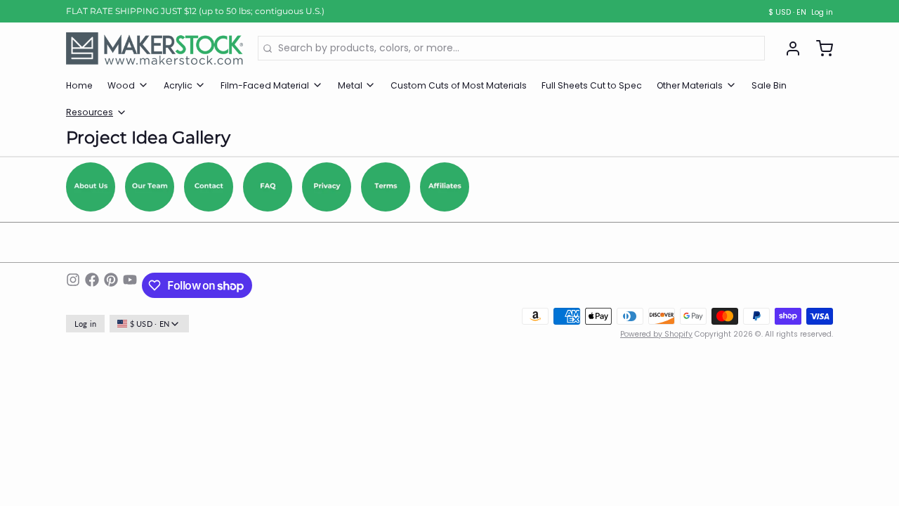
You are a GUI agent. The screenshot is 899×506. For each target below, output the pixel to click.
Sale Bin (769, 85)
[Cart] (819, 48)
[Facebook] (92, 285)
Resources (89, 112)
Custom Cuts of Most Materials (459, 85)
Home (79, 85)
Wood (121, 85)
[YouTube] (130, 285)
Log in (822, 13)
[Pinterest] (111, 285)
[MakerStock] (154, 48)
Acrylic (178, 85)
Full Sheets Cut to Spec (592, 85)
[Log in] (788, 48)
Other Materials (690, 85)
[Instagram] (73, 285)
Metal (350, 85)
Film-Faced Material (265, 85)
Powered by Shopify (656, 334)
